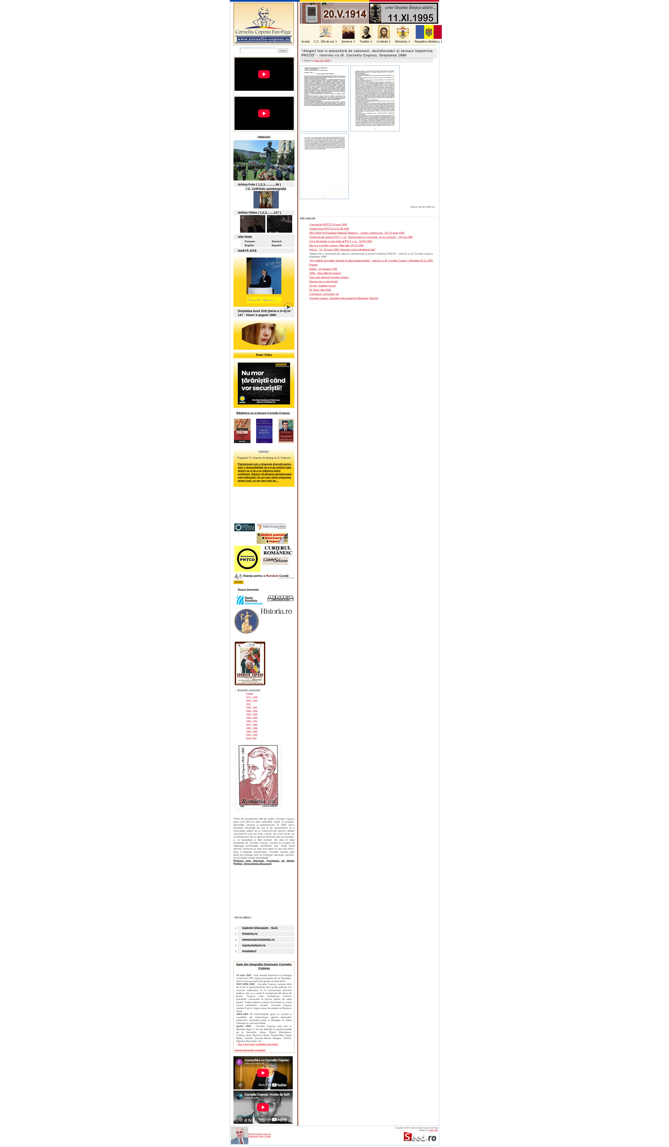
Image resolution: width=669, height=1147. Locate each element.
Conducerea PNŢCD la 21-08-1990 (329, 228)
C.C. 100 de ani (324, 41)
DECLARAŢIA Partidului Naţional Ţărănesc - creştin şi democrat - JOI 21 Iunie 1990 (356, 232)
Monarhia (401, 41)
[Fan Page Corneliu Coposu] (263, 42)
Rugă (259, 354)
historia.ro (249, 933)
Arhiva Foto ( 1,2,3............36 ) (259, 184)
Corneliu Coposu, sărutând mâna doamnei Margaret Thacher (343, 298)
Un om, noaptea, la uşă (322, 285)
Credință (382, 41)
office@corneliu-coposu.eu (259, 1134)
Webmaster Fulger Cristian (259, 1136)
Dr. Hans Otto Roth (320, 289)
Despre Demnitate (248, 589)
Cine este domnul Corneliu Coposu (329, 277)
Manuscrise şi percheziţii (323, 281)
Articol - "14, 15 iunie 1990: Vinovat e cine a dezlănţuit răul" (342, 249)
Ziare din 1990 (322, 60)
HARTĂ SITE (247, 250)
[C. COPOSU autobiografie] (265, 189)
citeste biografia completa (250, 1050)
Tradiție (364, 41)
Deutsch (277, 241)
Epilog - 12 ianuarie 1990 (323, 268)
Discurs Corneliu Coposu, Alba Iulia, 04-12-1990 (336, 245)
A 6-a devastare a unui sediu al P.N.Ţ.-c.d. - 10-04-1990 (340, 241)
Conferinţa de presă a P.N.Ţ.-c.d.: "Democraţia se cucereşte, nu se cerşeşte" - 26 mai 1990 (361, 237)
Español (277, 245)
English (249, 245)
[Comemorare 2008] (266, 207)
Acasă (305, 41)
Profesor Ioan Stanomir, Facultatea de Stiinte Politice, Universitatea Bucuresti (263, 862)
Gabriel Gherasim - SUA (260, 928)
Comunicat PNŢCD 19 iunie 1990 (328, 224)
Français (250, 241)
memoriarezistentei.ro (258, 939)
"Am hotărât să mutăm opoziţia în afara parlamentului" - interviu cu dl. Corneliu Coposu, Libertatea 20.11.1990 (371, 260)
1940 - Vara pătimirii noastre (325, 273)
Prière (268, 354)
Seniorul (346, 41)
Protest (313, 264)
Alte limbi (245, 237)
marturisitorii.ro (254, 945)
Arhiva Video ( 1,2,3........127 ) (259, 212)
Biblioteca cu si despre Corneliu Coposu (263, 413)
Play (291, 310)
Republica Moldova (427, 41)
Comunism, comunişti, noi (324, 294)
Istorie (238, 582)
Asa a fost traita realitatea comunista (258, 1044)
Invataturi (249, 951)
